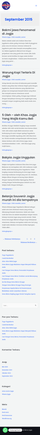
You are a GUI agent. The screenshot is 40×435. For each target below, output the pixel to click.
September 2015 (7, 376)
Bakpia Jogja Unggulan (18, 157)
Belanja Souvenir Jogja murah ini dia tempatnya (20, 198)
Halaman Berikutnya (29, 242)
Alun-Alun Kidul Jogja (9, 261)
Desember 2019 (7, 370)
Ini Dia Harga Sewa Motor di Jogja (13, 282)
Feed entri (5, 412)
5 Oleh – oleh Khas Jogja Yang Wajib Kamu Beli (19, 117)
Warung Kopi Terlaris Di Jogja (18, 74)
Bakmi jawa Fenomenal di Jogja (18, 32)
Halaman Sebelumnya (11, 239)
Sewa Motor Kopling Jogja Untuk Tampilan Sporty (18, 294)
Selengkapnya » (7, 65)
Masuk (4, 409)
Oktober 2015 (6, 373)
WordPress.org (7, 418)
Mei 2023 (5, 367)
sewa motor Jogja (8, 391)
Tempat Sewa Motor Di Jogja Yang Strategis (16, 285)
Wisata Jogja (6, 37)
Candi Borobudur (7, 258)
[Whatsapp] (5, 430)
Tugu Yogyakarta (8, 255)
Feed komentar (7, 415)
